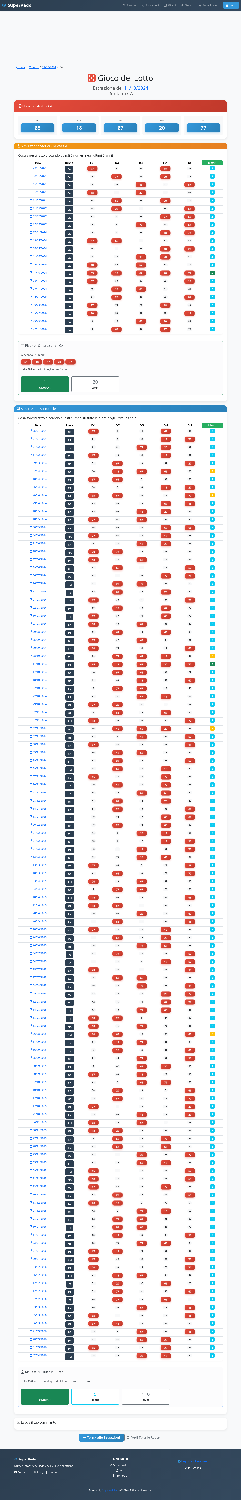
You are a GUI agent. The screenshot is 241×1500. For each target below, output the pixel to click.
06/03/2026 (39, 1323)
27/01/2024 (39, 232)
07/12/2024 (39, 776)
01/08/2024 (39, 599)
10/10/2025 (39, 1090)
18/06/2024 (39, 551)
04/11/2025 (39, 1122)
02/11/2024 (39, 712)
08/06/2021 (39, 176)
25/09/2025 (39, 1058)
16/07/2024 (39, 583)
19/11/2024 (39, 760)
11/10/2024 (49, 67)
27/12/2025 (39, 1210)
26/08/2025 (39, 1033)
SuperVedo (19, 5)
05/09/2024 (39, 640)
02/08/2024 (39, 607)
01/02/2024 (39, 447)
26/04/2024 (39, 248)
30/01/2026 (39, 1259)
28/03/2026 (39, 1339)
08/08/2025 (39, 985)
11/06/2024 (39, 256)
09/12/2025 (39, 1170)
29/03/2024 (39, 463)
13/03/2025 (39, 857)
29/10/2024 (39, 704)
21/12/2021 (39, 200)
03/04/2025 (39, 881)
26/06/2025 (39, 945)
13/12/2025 (39, 1186)
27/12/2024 (39, 792)
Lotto (232, 5)
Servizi (189, 5)
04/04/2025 (39, 889)
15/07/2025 (39, 313)
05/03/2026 (39, 1315)
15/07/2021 (39, 184)
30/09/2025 (39, 321)
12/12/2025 (39, 1178)
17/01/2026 (39, 1234)
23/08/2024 (39, 264)
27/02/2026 (39, 1299)
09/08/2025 (39, 993)
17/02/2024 (39, 455)
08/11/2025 (39, 1130)
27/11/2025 (39, 329)
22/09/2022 (39, 224)
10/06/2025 (39, 304)
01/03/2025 (39, 849)
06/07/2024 (39, 575)
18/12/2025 (39, 1202)
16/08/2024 (39, 615)
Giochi (171, 5)
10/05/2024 (39, 511)
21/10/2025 (39, 1114)
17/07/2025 (39, 977)
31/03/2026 (39, 1347)
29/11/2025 (39, 1154)
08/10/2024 (39, 656)
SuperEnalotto (211, 5)
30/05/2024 (39, 527)
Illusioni (131, 5)
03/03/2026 (39, 1307)
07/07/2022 (39, 216)
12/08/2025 (39, 1001)
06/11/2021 (39, 192)
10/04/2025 (39, 897)
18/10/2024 (39, 680)
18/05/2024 (39, 519)
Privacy (38, 1472)
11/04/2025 (39, 905)
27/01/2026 (39, 1251)
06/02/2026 (39, 1275)
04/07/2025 (39, 953)
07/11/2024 (39, 720)
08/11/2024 (39, 280)
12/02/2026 (39, 1283)
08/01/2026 (39, 1218)
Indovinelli (152, 5)
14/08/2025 (39, 1009)
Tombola (122, 1475)
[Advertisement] (98, 34)
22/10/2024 (39, 688)
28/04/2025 (39, 913)
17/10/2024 (39, 672)
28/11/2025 (39, 1146)
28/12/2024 (39, 800)
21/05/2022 (39, 208)
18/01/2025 (39, 816)
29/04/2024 (39, 503)
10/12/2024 (39, 784)
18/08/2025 (39, 1017)
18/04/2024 (39, 240)
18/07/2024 (39, 591)
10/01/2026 (39, 1226)
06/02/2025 (39, 824)
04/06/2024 (39, 535)
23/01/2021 (39, 168)
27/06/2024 (39, 559)
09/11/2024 (39, 288)
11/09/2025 (39, 1042)
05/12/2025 (39, 1162)
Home (21, 67)
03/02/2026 (39, 1267)
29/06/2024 (39, 567)
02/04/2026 (39, 1355)
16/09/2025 (39, 1050)
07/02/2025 (39, 833)
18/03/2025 (39, 873)
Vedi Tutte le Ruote (145, 1437)
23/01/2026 (39, 1243)
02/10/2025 (39, 1082)
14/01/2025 (39, 296)
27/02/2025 (39, 841)
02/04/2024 (39, 471)
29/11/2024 (39, 768)
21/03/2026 (39, 1331)
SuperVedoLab (110, 1490)
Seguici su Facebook (194, 1461)
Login (53, 1472)
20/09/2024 (39, 648)
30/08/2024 (39, 632)
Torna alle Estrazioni (103, 1437)
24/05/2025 (39, 921)
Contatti (22, 1472)
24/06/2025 (39, 937)
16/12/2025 (39, 1194)
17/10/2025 (39, 1098)
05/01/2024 (39, 431)
